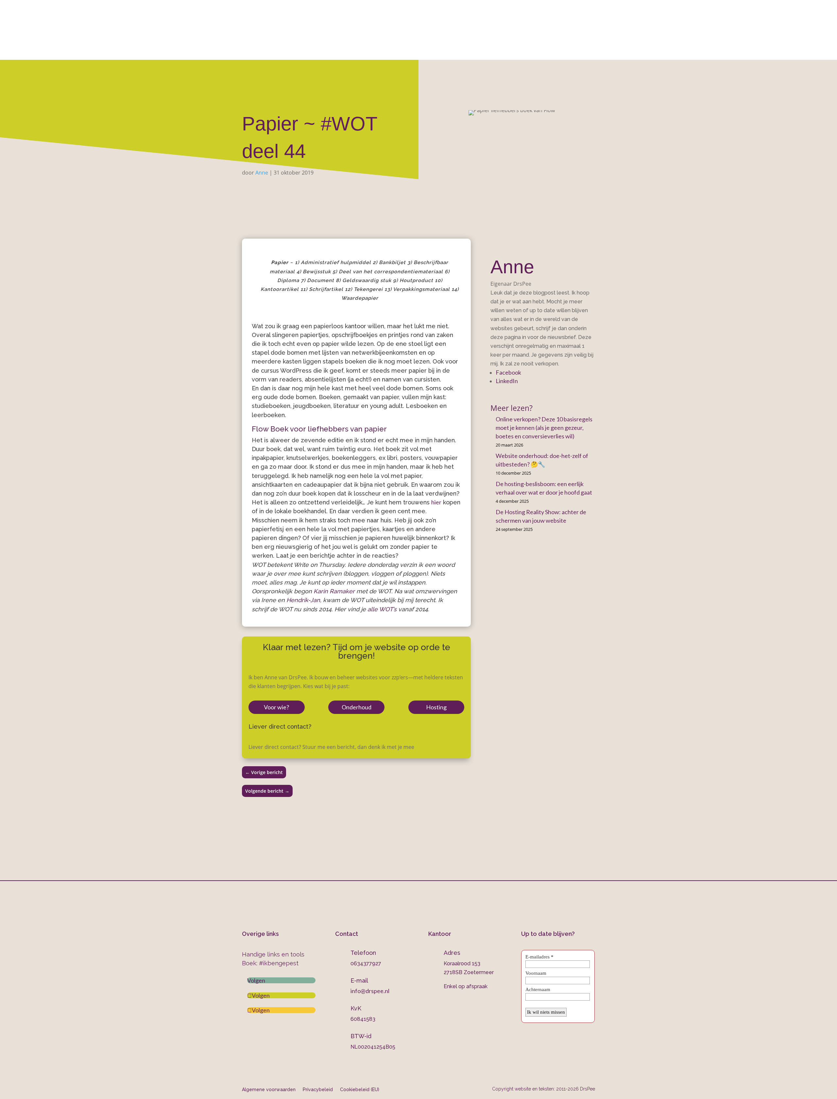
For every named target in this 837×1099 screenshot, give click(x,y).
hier (436, 502)
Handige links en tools (273, 954)
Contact (536, 51)
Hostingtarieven (404, 51)
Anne (261, 172)
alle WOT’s (382, 609)
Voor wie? (276, 707)
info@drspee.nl (595, 23)
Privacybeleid (318, 1089)
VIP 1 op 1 (358, 51)
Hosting (436, 707)
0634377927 (487, 23)
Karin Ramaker (334, 591)
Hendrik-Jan (303, 600)
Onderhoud (454, 51)
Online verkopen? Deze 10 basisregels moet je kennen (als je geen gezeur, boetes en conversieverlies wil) (544, 427)
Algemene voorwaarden (269, 1089)
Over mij (282, 51)
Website (317, 51)
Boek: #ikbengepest (270, 963)
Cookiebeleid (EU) (359, 1089)
